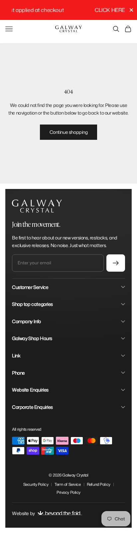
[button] (112, 267)
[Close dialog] (129, 241)
